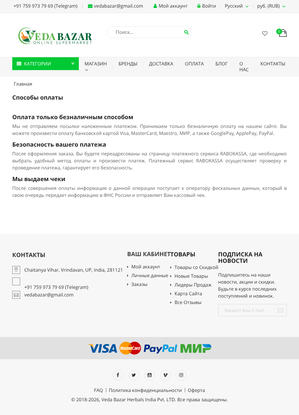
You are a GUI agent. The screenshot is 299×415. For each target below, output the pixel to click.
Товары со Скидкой (196, 267)
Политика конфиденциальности (145, 390)
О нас (244, 66)
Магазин (96, 63)
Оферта (196, 390)
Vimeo (165, 375)
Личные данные (149, 276)
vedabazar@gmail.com (118, 6)
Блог (221, 63)
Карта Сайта (188, 294)
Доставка (161, 63)
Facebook (118, 375)
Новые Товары (191, 276)
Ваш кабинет (149, 254)
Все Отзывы (188, 302)
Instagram (181, 375)
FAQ (98, 390)
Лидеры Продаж (193, 285)
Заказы (139, 284)
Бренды (128, 63)
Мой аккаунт (145, 267)
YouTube (149, 375)
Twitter (133, 375)
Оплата (194, 63)
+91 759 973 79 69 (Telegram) (44, 6)
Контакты (272, 63)
